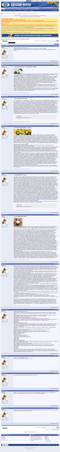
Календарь (14, 10)
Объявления (9, 13)
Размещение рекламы (48, 444)
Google (4, 436)
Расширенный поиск (55, 10)
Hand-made (13, 13)
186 (55, 40)
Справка (10, 10)
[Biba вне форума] (5, 52)
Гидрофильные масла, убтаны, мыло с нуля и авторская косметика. (17, 39)
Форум (4, 13)
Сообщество (19, 10)
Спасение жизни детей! (25, 15)
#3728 (57, 309)
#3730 (57, 373)
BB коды (46, 436)
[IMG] (45, 438)
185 (53, 40)
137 (50, 40)
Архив (54, 444)
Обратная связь (40, 444)
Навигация (30, 10)
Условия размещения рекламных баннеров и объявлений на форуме (30, 16)
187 (57, 40)
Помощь (46, 0)
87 (48, 40)
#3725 (57, 173)
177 (52, 40)
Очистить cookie (50, 0)
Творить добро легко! (18, 15)
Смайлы (46, 437)
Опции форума (25, 10)
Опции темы (56, 44)
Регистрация (56, 0)
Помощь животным (42, 15)
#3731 (57, 390)
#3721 (57, 45)
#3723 (57, 96)
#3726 (57, 214)
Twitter (4, 439)
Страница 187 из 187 (38, 40)
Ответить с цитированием (54, 94)
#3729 (57, 355)
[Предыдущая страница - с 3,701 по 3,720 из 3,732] (46, 41)
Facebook (4, 438)
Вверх (55, 45)
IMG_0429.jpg (20, 206)
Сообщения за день (5, 10)
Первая (44, 427)
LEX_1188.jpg (20, 117)
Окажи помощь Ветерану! (34, 15)
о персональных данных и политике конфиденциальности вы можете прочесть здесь (18, 32)
